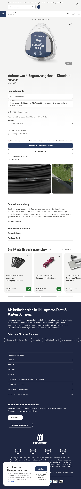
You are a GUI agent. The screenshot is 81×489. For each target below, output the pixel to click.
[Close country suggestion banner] (77, 3)
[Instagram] (33, 451)
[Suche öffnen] (68, 14)
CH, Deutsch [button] (11, 15)
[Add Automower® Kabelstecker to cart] (59, 289)
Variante (12, 100)
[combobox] (40, 96)
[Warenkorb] (73, 14)
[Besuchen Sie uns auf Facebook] (18, 451)
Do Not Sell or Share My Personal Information (41, 477)
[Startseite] (3, 14)
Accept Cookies (41, 468)
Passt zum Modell (17, 97)
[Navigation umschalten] (78, 14)
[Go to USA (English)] (38, 7)
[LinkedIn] (63, 451)
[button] (70, 24)
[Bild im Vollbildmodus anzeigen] (40, 43)
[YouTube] (48, 451)
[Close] (48, 464)
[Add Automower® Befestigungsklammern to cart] (28, 289)
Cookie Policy (11, 481)
